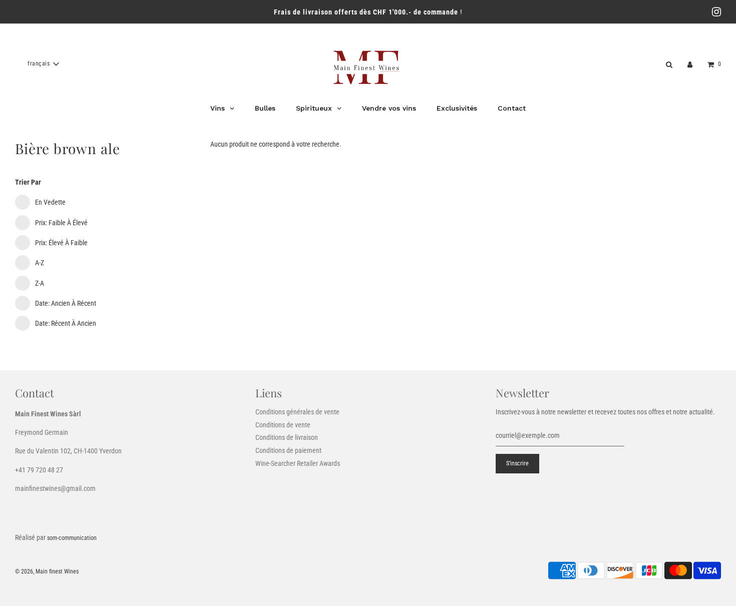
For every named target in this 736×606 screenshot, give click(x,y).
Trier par (28, 182)
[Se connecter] (689, 64)
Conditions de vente (282, 425)
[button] (43, 64)
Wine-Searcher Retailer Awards (297, 463)
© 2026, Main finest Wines (47, 571)
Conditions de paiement (288, 450)
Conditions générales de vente (297, 412)
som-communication (72, 537)
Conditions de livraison (286, 437)
